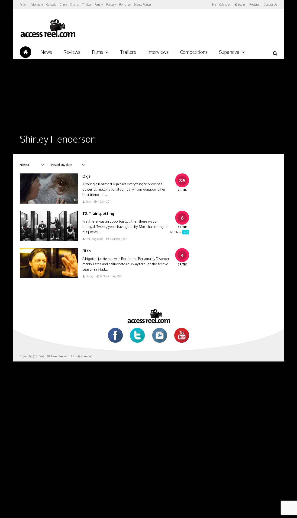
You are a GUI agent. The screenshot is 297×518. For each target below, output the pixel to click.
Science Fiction (142, 4)
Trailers (128, 52)
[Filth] (49, 277)
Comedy (51, 4)
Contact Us (270, 4)
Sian (88, 201)
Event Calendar (221, 4)
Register (254, 4)
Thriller (86, 4)
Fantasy (111, 4)
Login (241, 4)
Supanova (229, 52)
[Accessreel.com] (48, 37)
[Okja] (49, 202)
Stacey (89, 276)
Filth (86, 251)
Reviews (72, 52)
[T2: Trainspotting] (49, 240)
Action (23, 4)
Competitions (193, 52)
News (46, 52)
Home (25, 52)
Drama (74, 4)
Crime (63, 4)
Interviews (158, 52)
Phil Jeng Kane (94, 239)
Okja (86, 176)
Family (98, 4)
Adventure (37, 4)
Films (97, 52)
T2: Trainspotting (98, 213)
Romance (124, 4)
